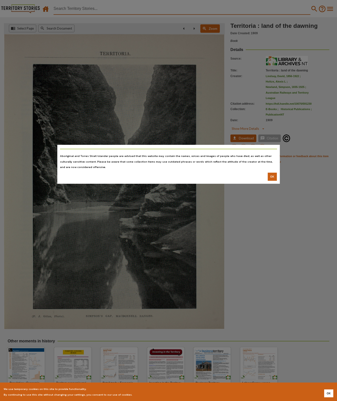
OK (272, 176)
